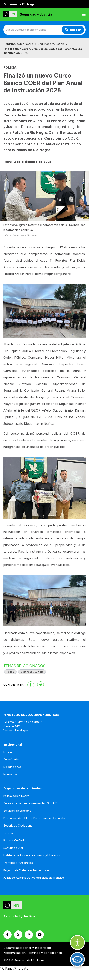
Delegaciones (12, 767)
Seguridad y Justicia (51, 44)
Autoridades (11, 759)
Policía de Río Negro (16, 796)
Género (8, 833)
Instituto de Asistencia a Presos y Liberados (32, 855)
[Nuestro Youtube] (40, 934)
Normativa (10, 774)
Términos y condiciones (44, 953)
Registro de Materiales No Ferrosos (26, 870)
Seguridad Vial (13, 848)
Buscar (75, 30)
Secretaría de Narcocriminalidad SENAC (30, 803)
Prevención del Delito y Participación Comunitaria (35, 818)
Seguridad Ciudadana (17, 825)
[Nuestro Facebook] (7, 934)
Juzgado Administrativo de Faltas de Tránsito (33, 877)
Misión (7, 752)
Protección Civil (13, 840)
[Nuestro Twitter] (18, 934)
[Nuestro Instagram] (29, 934)
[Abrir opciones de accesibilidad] (77, 942)
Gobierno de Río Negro (18, 44)
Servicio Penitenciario (17, 810)
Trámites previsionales (18, 863)
